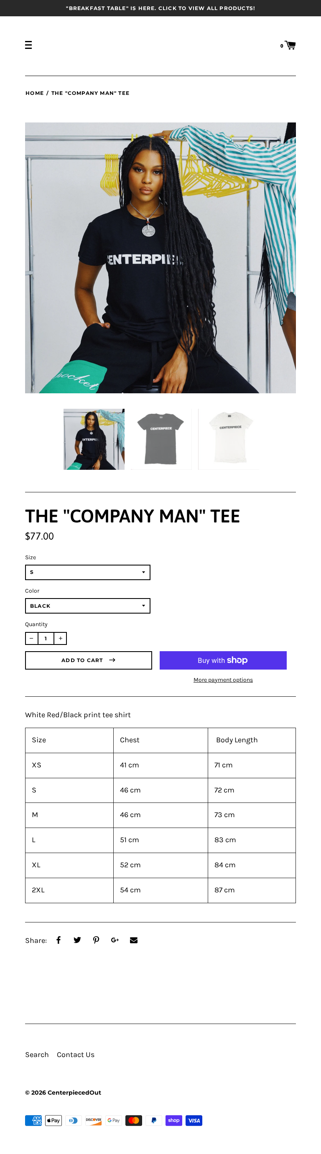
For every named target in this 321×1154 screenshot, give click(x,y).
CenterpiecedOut (74, 1092)
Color (32, 590)
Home (34, 93)
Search (37, 1054)
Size (30, 557)
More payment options (223, 679)
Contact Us (75, 1054)
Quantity (36, 624)
